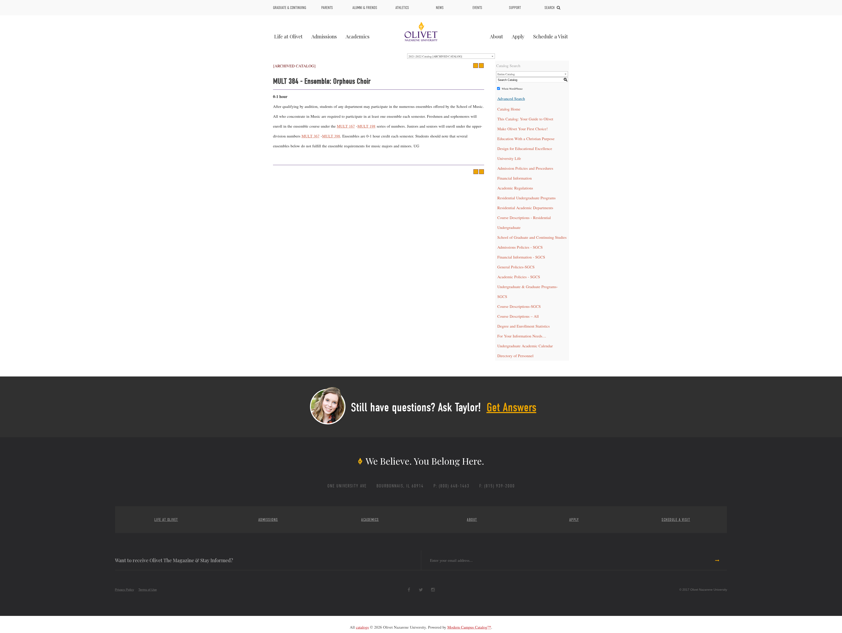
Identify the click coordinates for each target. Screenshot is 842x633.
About (496, 36)
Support (515, 7)
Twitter (421, 590)
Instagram (433, 590)
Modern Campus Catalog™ (469, 627)
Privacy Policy (124, 589)
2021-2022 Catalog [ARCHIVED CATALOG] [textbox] (435, 56)
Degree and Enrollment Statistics (523, 326)
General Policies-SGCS (516, 266)
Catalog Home (508, 109)
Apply (518, 36)
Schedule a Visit (550, 36)
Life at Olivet (288, 36)
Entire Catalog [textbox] (506, 74)
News (440, 7)
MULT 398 (331, 136)
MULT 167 (346, 126)
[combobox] (451, 56)
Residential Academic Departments (525, 207)
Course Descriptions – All (518, 316)
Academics (357, 36)
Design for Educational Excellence (524, 148)
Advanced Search (511, 98)
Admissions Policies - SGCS (520, 247)
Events (477, 7)
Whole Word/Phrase (512, 88)
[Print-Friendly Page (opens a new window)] (475, 65)
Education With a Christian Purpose (526, 138)
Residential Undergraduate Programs (526, 197)
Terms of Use (147, 589)
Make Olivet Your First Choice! (522, 128)
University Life (509, 158)
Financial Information (514, 178)
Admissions (324, 36)
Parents (327, 7)
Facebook (409, 590)
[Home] (421, 31)
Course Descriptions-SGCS (519, 306)
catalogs (362, 627)
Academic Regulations (515, 188)
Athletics (402, 7)
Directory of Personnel (515, 355)
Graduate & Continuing (289, 7)
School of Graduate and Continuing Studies (532, 237)
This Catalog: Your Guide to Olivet (525, 118)
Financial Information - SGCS (521, 257)
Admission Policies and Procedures (525, 168)
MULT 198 (366, 126)
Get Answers (511, 407)
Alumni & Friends (364, 7)
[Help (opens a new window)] (481, 65)
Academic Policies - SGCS (518, 276)
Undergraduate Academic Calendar (525, 345)
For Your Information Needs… (521, 336)
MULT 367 (310, 136)
